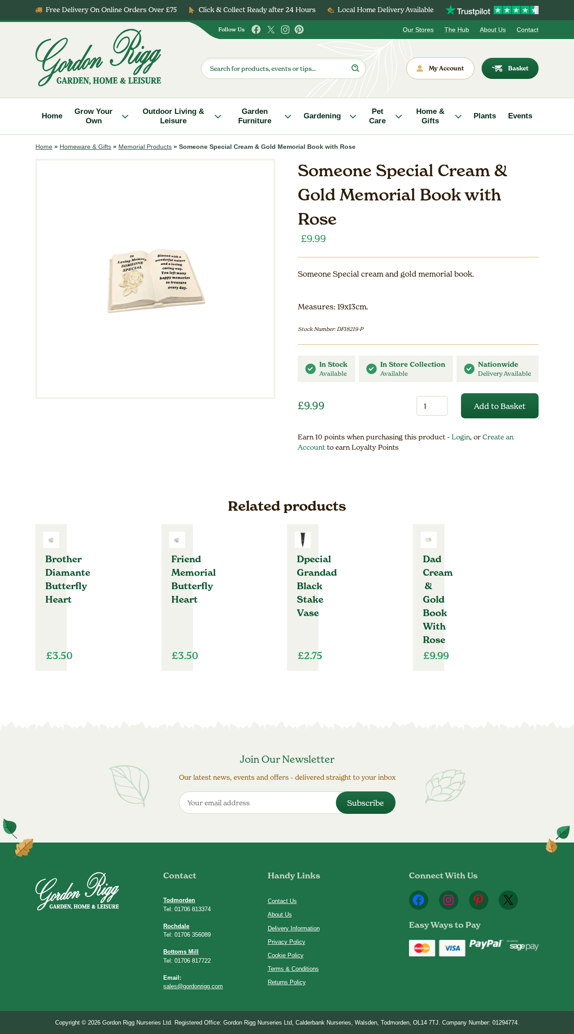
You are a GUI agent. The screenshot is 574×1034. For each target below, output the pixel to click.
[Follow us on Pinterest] (299, 30)
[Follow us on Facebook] (256, 30)
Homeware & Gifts (85, 146)
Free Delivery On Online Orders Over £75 (111, 9)
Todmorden (179, 900)
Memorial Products (145, 146)
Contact (528, 29)
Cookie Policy (286, 955)
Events (520, 116)
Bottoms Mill (181, 951)
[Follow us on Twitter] (271, 30)
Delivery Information (294, 928)
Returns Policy (287, 982)
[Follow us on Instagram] (285, 30)
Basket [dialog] (518, 68)
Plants (485, 116)
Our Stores (418, 29)
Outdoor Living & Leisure (173, 116)
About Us (493, 29)
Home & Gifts (430, 116)
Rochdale (176, 926)
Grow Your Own (93, 116)
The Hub (456, 29)
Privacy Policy (286, 941)
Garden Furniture (254, 116)
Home (52, 116)
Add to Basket (500, 406)
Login (461, 437)
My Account (446, 68)
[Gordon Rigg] (98, 58)
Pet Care (377, 116)
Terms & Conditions (293, 968)
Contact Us (282, 901)
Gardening (322, 116)
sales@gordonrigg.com (193, 986)
